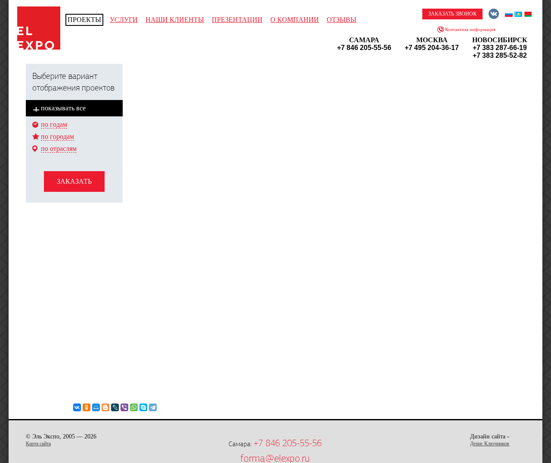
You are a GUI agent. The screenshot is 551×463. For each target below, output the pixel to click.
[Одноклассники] (86, 407)
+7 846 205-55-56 (288, 443)
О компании (294, 19)
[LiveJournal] (115, 407)
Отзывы (341, 19)
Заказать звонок (452, 14)
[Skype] (143, 407)
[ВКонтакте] (77, 407)
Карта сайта (38, 444)
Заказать (74, 181)
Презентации (237, 19)
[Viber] (124, 407)
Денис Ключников (489, 444)
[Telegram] (153, 407)
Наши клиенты (174, 19)
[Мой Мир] (96, 407)
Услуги (124, 19)
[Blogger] (105, 407)
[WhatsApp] (134, 407)
